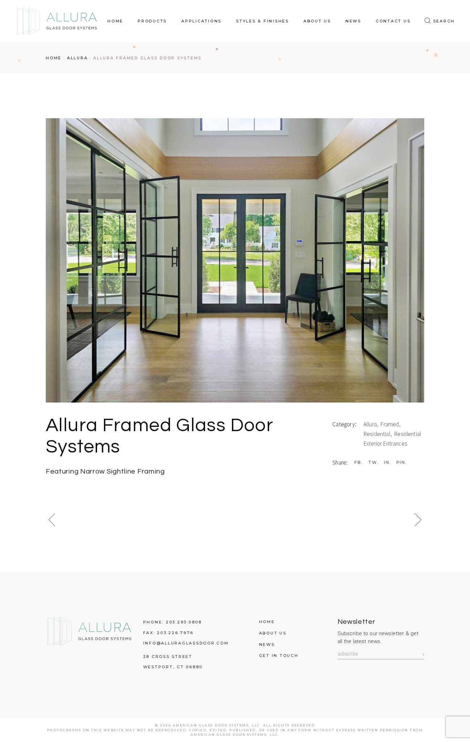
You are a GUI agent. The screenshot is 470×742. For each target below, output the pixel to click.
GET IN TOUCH (279, 655)
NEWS (267, 644)
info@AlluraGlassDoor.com (186, 643)
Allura (370, 424)
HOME (267, 621)
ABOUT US (273, 633)
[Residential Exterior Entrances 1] (235, 260)
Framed (390, 424)
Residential (377, 434)
